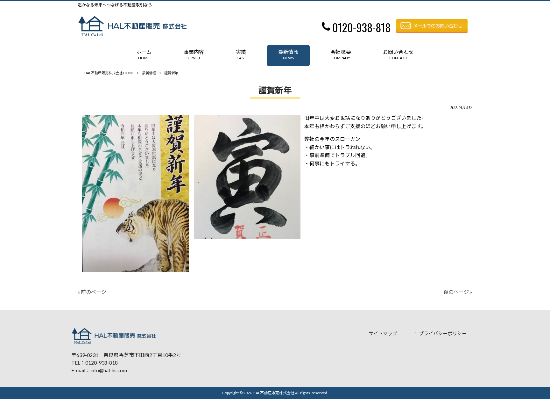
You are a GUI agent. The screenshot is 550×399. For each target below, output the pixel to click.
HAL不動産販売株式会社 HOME (109, 73)
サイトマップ (383, 333)
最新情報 (149, 73)
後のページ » (457, 292)
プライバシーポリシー (443, 333)
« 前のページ (92, 292)
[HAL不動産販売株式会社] (132, 35)
